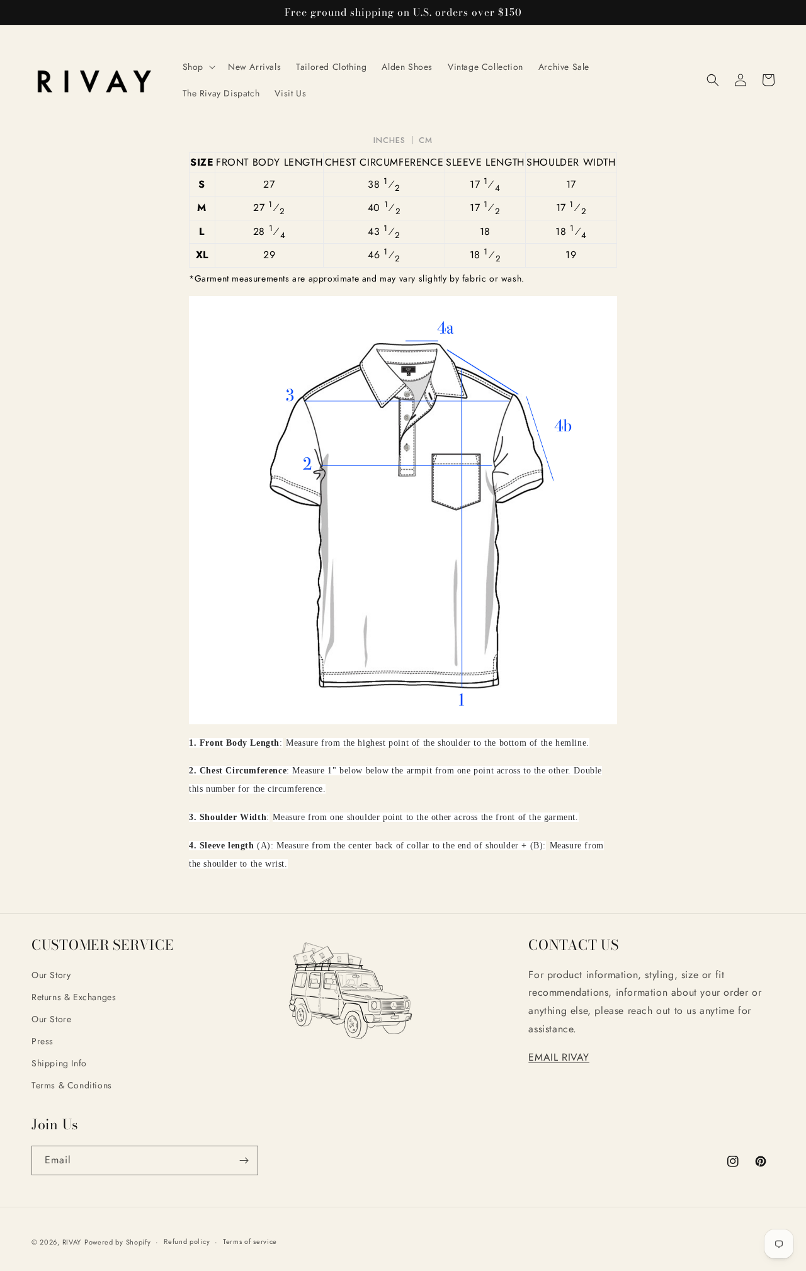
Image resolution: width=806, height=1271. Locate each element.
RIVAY (72, 1242)
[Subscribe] (244, 1160)
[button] (197, 67)
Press (42, 1041)
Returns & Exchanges (73, 997)
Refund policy (187, 1241)
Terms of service (250, 1241)
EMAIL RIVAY (558, 1057)
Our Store (51, 1019)
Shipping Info (59, 1063)
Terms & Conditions (71, 1085)
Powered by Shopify (117, 1242)
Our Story (51, 975)
